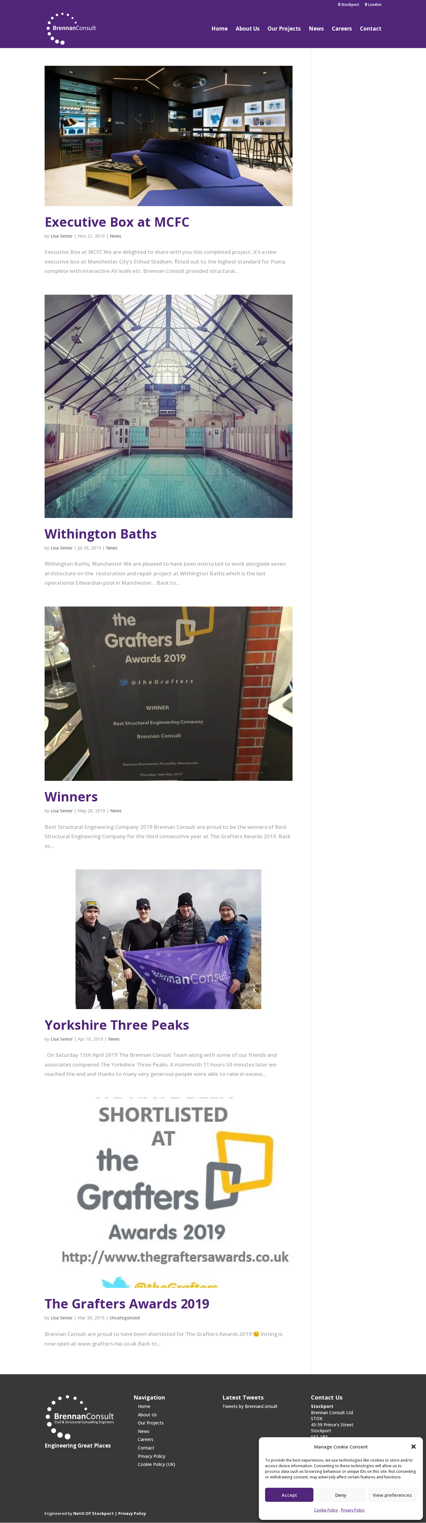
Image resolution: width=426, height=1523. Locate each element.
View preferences (392, 1495)
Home (219, 29)
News (316, 29)
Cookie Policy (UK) (156, 1464)
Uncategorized (124, 1318)
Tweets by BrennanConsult (250, 1406)
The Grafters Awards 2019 (127, 1303)
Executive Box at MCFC (117, 221)
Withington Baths (101, 533)
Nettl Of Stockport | (95, 1513)
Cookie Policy (326, 1510)
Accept (289, 1495)
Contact (370, 29)
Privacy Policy (353, 1510)
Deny (340, 1495)
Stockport (349, 5)
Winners (71, 796)
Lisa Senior (62, 236)
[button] (413, 1446)
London (374, 5)
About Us (247, 29)
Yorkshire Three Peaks (117, 1024)
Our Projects (284, 29)
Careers (342, 29)
